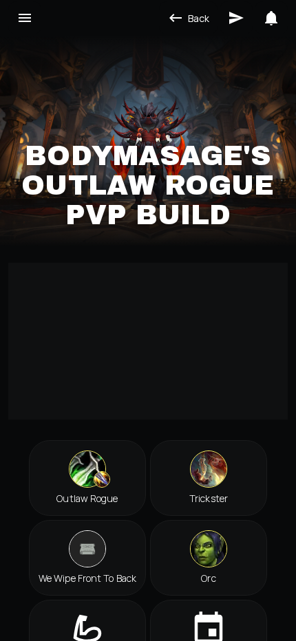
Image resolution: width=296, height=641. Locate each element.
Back (198, 18)
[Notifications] (271, 17)
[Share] (236, 17)
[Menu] (24, 17)
